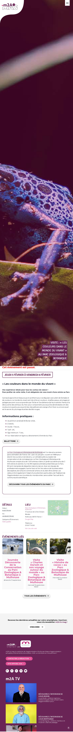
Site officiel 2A (15, 664)
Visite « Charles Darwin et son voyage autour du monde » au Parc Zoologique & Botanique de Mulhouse (36, 571)
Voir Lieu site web (31, 528)
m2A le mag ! (61, 622)
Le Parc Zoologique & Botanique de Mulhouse (25, 452)
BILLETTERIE (10, 441)
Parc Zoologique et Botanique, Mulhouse (35, 508)
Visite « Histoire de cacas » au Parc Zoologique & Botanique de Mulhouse (60, 567)
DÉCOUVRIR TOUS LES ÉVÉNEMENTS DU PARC (30, 484)
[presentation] (12, 546)
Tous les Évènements (35, 596)
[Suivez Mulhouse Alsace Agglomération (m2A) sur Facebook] (7, 670)
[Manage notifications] (68, 727)
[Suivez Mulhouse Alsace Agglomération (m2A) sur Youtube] (25, 670)
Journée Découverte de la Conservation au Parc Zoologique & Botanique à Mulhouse (12, 568)
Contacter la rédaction (18, 658)
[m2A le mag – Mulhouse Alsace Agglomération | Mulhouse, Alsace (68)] (15, 6)
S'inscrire (35, 627)
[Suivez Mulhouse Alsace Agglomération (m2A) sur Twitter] (11, 670)
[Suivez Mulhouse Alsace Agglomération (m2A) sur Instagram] (16, 670)
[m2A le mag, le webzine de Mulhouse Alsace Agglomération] (25, 647)
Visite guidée (6, 522)
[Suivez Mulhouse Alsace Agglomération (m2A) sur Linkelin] (21, 670)
